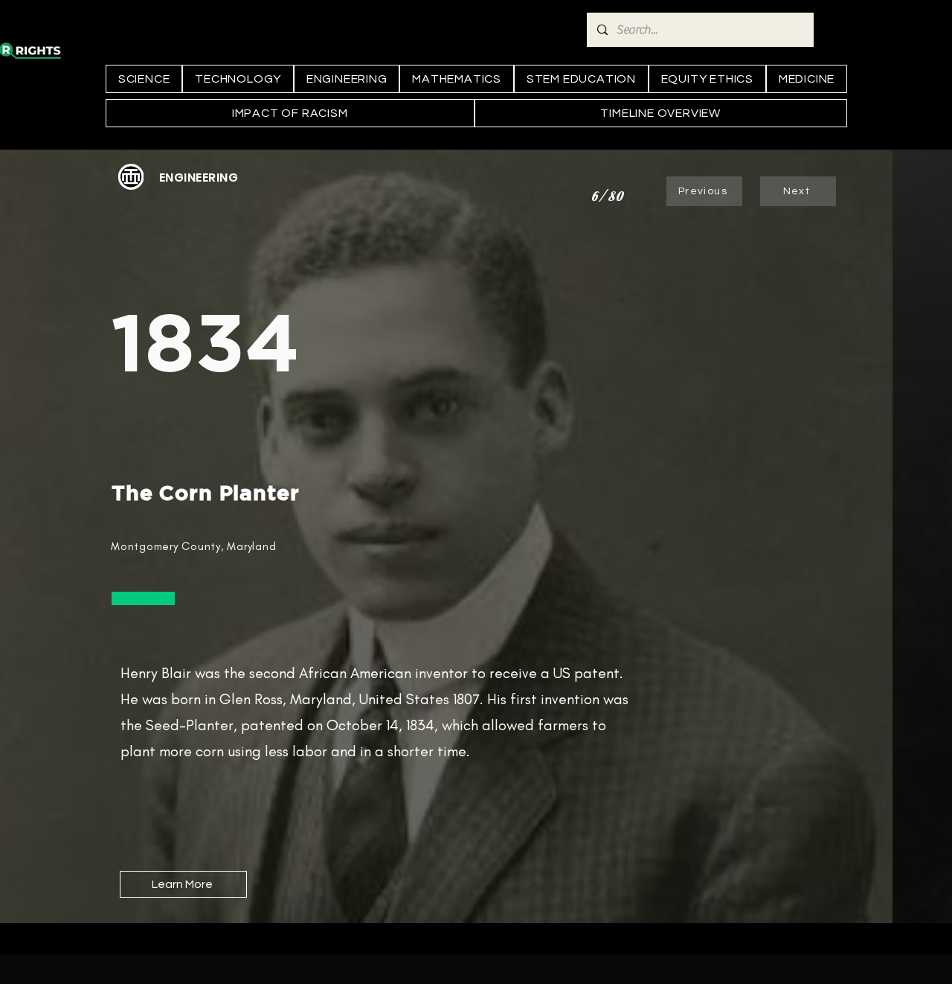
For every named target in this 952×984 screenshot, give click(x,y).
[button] (198, 177)
